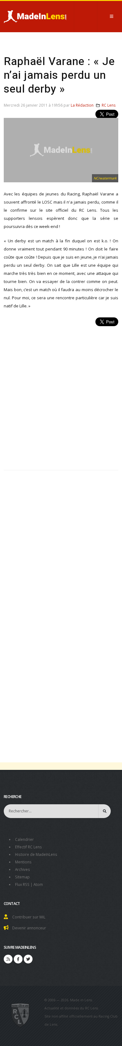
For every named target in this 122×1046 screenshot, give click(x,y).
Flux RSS (22, 884)
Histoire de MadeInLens (36, 854)
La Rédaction (82, 105)
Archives (22, 869)
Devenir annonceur (29, 927)
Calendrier (24, 839)
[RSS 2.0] (8, 959)
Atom (38, 884)
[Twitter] (28, 959)
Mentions (23, 861)
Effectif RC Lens (28, 846)
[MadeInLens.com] (20, 1014)
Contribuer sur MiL (28, 916)
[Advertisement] (61, 395)
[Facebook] (18, 959)
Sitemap (22, 876)
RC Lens (109, 105)
